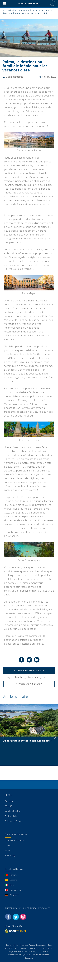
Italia (12, 885)
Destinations (20, 10)
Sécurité (8, 806)
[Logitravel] (16, 931)
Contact (8, 845)
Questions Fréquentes (14, 840)
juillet (44, 677)
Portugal (13, 875)
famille (19, 677)
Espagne (13, 880)
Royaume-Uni (16, 890)
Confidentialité (11, 816)
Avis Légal (9, 801)
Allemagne (14, 895)
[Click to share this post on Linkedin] (36, 660)
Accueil (7, 10)
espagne (8, 677)
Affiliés (7, 850)
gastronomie (31, 677)
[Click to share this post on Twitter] (29, 660)
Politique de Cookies (13, 821)
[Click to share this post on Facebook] (21, 660)
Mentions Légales (12, 811)
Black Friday (10, 855)
